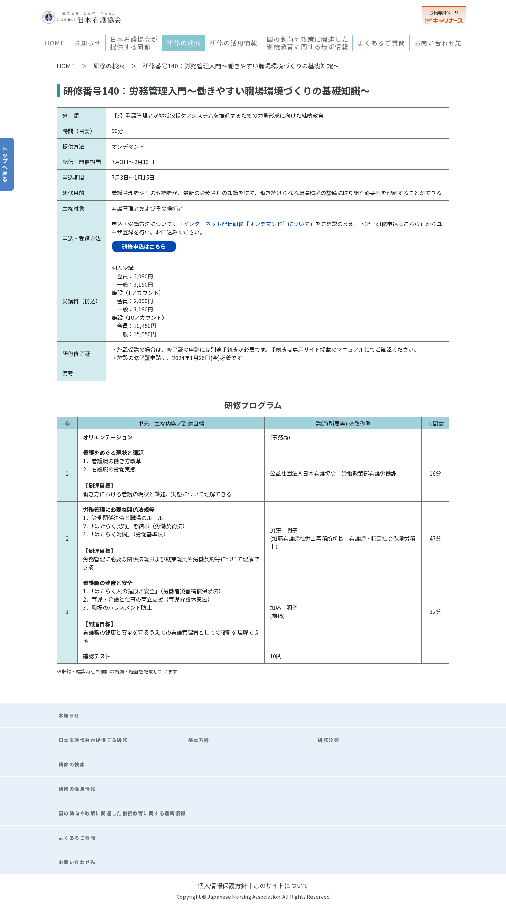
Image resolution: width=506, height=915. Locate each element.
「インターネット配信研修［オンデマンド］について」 (246, 224)
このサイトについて (281, 885)
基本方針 (199, 739)
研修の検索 (184, 42)
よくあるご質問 (381, 42)
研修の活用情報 (234, 42)
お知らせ (87, 42)
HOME (54, 42)
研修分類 (328, 739)
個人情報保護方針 (222, 885)
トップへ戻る (5, 164)
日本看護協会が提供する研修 (134, 43)
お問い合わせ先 (438, 42)
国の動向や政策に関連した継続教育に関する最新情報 (308, 43)
